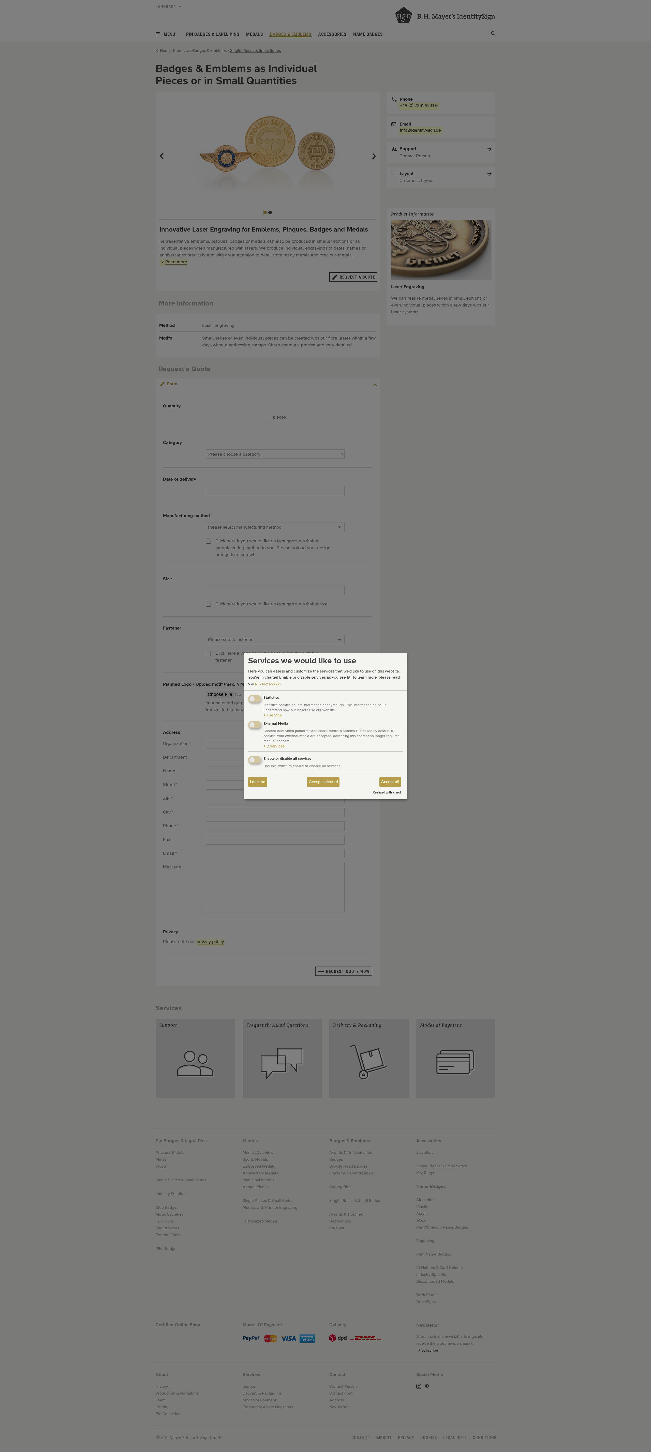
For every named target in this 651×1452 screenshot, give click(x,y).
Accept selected (323, 782)
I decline (257, 782)
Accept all (390, 782)
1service (272, 715)
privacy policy (267, 684)
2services (274, 746)
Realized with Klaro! (387, 792)
